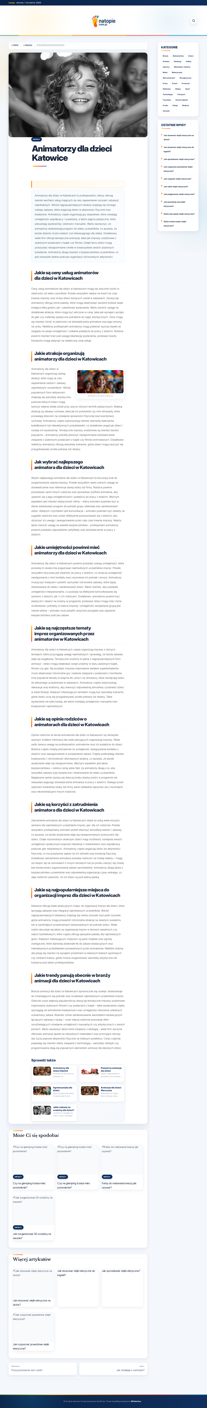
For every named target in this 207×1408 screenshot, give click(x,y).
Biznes (165, 56)
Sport (187, 89)
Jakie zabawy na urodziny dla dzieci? (63, 1108)
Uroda (165, 105)
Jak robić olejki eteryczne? (176, 186)
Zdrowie (166, 111)
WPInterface (136, 1401)
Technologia (168, 94)
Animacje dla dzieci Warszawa (111, 1089)
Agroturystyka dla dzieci (62, 1089)
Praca (165, 83)
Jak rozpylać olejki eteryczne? (177, 179)
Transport (181, 94)
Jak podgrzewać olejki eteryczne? (179, 194)
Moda (165, 72)
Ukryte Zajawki (181, 100)
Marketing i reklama (182, 67)
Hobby (188, 61)
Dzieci (190, 56)
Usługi (175, 105)
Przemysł (186, 83)
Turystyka (167, 100)
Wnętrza (185, 105)
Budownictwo (178, 56)
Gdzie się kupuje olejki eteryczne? (179, 214)
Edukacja (177, 61)
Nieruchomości (169, 78)
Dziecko (166, 61)
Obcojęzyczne (185, 78)
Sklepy (178, 89)
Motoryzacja (177, 72)
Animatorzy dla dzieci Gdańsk (61, 1069)
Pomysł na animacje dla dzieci (111, 1069)
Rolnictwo (167, 89)
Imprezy (36, 139)
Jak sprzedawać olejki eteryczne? (121, 1271)
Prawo (174, 83)
